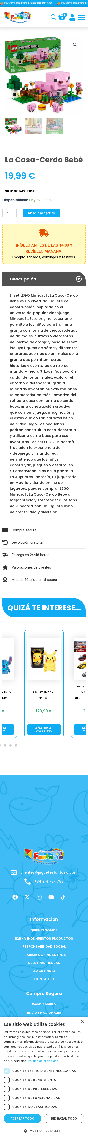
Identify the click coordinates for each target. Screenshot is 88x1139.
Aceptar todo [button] (22, 1118)
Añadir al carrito (41, 213)
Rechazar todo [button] (64, 1118)
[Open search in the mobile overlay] (53, 17)
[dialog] (44, 1078)
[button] (82, 17)
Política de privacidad (43, 1061)
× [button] (82, 1022)
